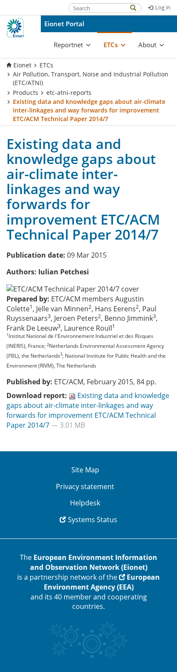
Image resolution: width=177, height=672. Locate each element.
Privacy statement (85, 486)
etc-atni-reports (69, 92)
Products (25, 92)
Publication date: (35, 255)
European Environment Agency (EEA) (102, 582)
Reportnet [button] (68, 44)
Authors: (21, 272)
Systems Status (92, 519)
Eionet (22, 65)
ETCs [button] (111, 44)
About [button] (147, 44)
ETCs (46, 65)
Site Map (85, 469)
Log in (163, 7)
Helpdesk (85, 503)
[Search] (137, 7)
